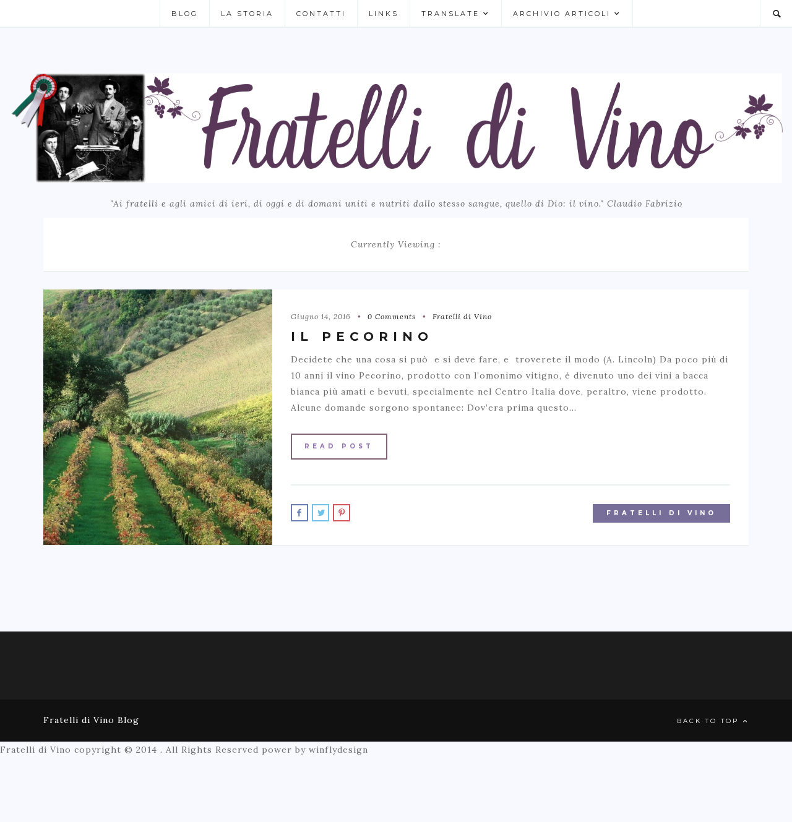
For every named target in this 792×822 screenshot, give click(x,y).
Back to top (709, 721)
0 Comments (392, 316)
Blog (184, 13)
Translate (450, 13)
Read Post (339, 446)
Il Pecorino (362, 336)
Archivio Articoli (562, 13)
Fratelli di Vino (462, 316)
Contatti (321, 13)
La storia (247, 13)
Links (383, 13)
